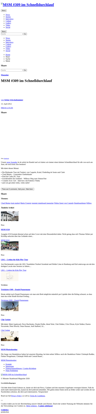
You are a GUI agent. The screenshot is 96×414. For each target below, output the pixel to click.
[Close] (2, 400)
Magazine (5, 75)
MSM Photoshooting (9, 350)
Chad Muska (5, 203)
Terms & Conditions (37, 396)
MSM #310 (5, 230)
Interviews (9, 19)
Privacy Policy (16, 396)
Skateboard (6, 158)
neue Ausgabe (12, 162)
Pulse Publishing (12, 371)
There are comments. (17, 189)
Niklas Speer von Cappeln (64, 203)
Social (8, 27)
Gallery (8, 23)
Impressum (10, 366)
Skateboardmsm (80, 203)
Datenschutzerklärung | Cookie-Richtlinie (21, 368)
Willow (89, 203)
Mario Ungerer (25, 203)
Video (8, 25)
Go (25, 34)
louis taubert (15, 203)
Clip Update (6, 320)
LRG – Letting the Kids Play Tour (14, 260)
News (8, 15)
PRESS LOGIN (7, 108)
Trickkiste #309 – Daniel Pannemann (15, 290)
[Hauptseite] (27, 4)
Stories (8, 17)
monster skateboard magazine (43, 203)
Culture (8, 21)
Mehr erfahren (31, 406)
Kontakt (9, 364)
